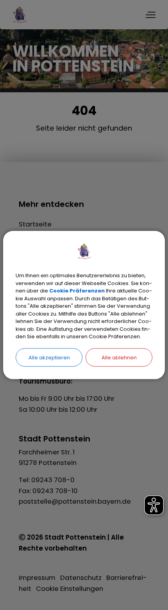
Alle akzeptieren (49, 357)
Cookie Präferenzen (77, 290)
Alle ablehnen (119, 357)
